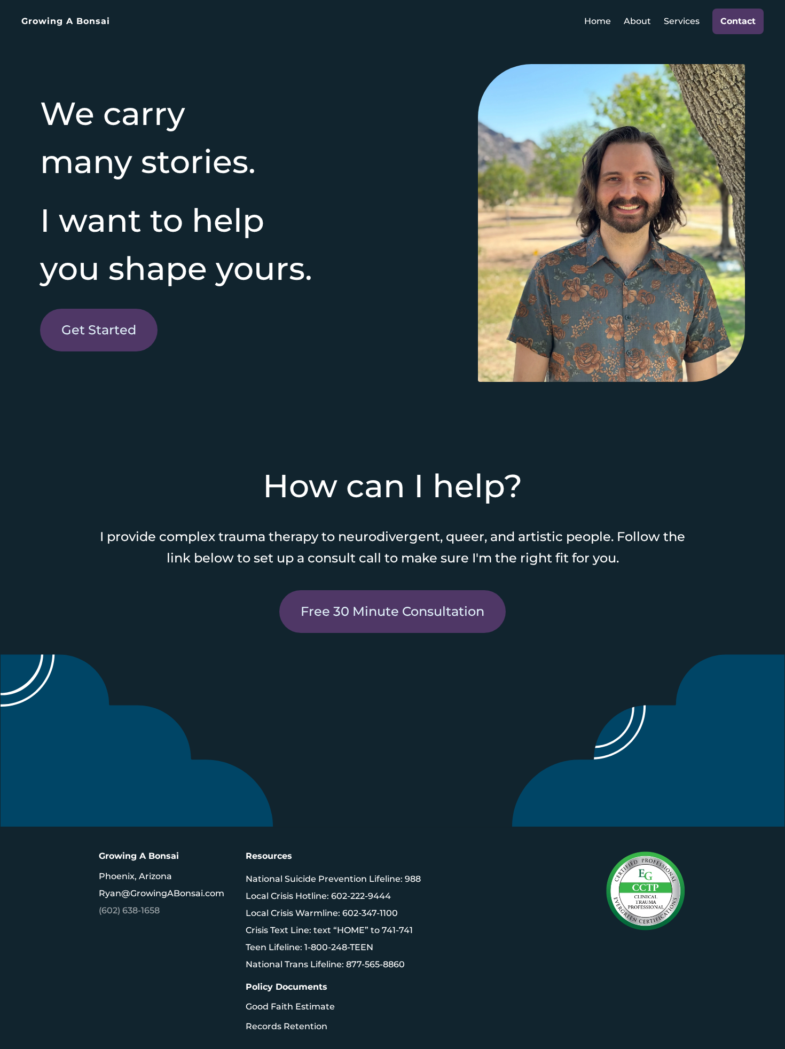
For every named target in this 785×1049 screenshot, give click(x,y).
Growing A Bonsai (65, 21)
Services (682, 21)
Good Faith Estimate (290, 1006)
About (637, 21)
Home (597, 21)
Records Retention (286, 1026)
